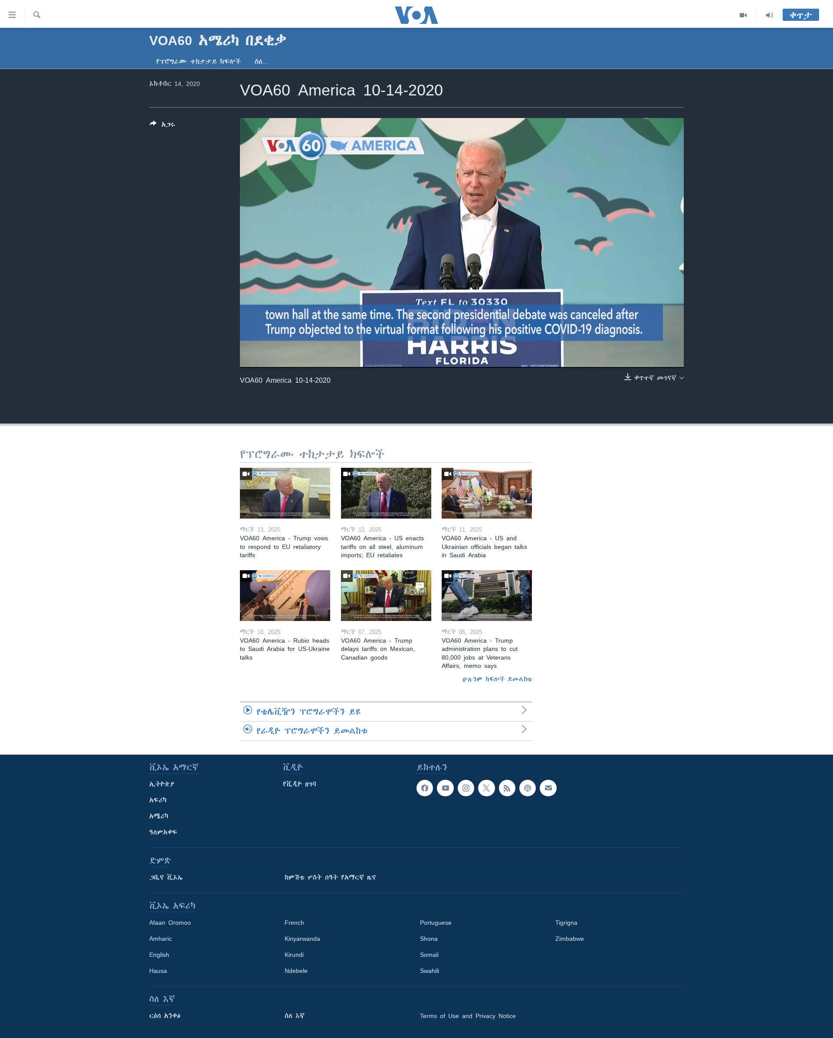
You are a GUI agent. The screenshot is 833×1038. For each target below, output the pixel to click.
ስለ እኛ (295, 1016)
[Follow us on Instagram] (466, 788)
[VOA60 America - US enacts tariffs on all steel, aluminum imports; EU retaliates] (386, 493)
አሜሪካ (158, 816)
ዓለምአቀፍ (163, 832)
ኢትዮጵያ (161, 784)
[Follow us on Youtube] (445, 788)
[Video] (743, 15)
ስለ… (262, 62)
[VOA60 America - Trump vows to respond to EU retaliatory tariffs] (285, 493)
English (159, 955)
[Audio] (770, 15)
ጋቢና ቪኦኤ (166, 877)
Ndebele (296, 971)
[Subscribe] (548, 788)
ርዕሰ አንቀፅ (164, 1016)
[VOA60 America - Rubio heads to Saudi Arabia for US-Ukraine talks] (285, 595)
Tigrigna (566, 922)
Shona (429, 939)
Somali (429, 955)
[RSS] (507, 788)
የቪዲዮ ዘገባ (299, 784)
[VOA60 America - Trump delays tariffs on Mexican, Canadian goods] (386, 595)
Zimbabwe (569, 939)
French (294, 922)
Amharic (160, 939)
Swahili (429, 971)
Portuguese (436, 922)
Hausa (158, 971)
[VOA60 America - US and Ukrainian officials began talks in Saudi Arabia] (487, 493)
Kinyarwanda (302, 939)
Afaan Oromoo (170, 922)
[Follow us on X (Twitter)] (486, 788)
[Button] (162, 126)
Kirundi (294, 955)
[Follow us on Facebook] (424, 788)
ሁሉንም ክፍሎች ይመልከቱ (497, 679)
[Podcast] (527, 788)
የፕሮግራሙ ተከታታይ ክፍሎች (198, 62)
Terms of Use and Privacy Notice (468, 1016)
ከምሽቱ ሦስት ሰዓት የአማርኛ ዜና (330, 877)
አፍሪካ (158, 800)
